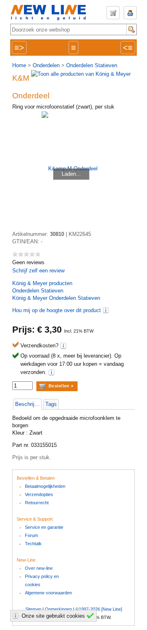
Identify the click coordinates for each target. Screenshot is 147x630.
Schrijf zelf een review (38, 270)
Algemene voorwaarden (48, 592)
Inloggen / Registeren (130, 12)
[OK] (91, 615)
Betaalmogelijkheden (45, 486)
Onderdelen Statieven (91, 65)
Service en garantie (44, 527)
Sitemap (33, 609)
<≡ (128, 47)
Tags (51, 404)
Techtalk (33, 543)
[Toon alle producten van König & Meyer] (81, 74)
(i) (105, 310)
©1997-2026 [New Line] (99, 609)
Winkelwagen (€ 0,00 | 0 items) (113, 12)
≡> (19, 47)
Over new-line (39, 568)
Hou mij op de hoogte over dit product (56, 310)
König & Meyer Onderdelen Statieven (56, 298)
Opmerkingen (58, 609)
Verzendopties (39, 494)
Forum (31, 535)
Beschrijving (28, 404)
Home (19, 65)
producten (42, 283)
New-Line (51, 13)
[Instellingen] (17, 615)
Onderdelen (46, 65)
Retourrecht (37, 502)
